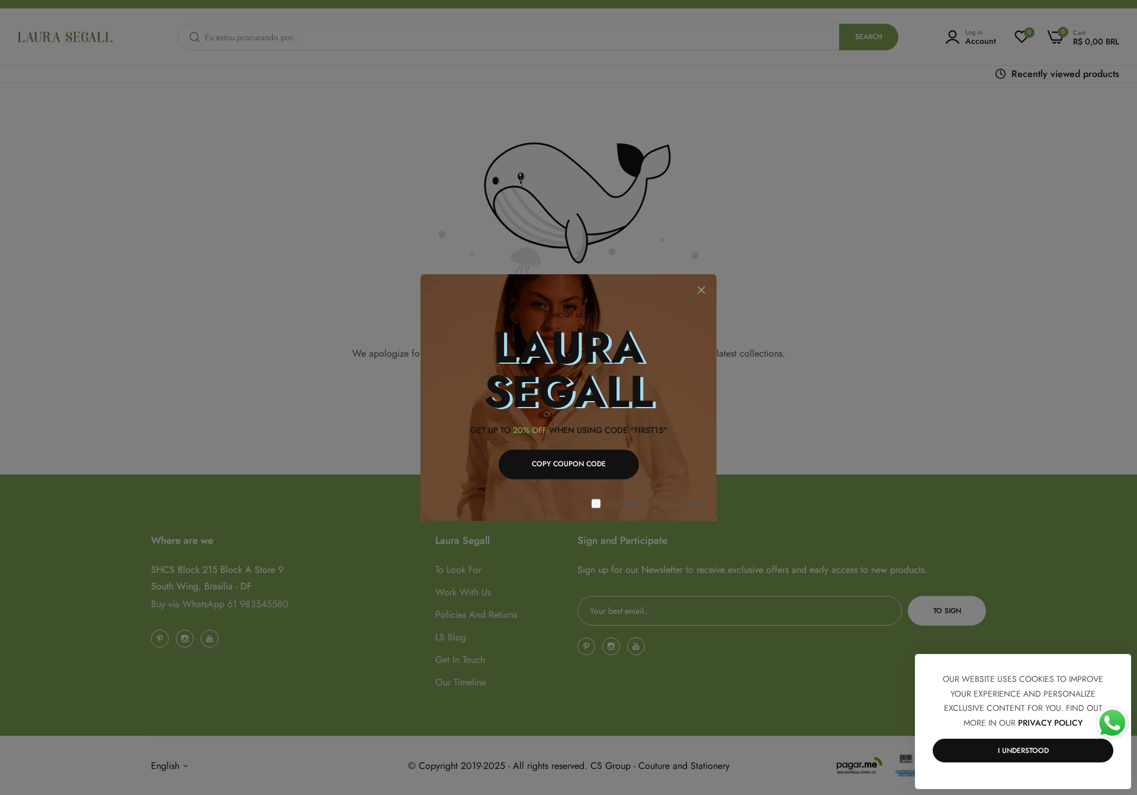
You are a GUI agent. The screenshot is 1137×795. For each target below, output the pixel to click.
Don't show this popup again (657, 503)
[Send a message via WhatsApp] (1112, 723)
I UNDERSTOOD (1023, 750)
